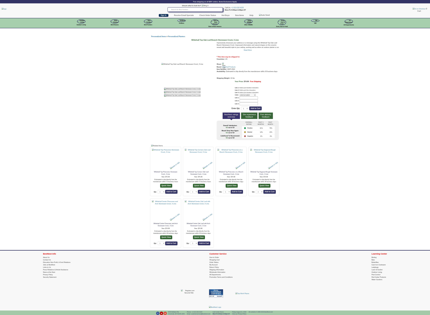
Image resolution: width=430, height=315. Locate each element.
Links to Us (47, 267)
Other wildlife (248, 25)
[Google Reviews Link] (165, 313)
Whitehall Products (228, 67)
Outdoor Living (81, 25)
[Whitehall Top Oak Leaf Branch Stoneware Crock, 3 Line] (182, 89)
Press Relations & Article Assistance (55, 270)
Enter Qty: (236, 108)
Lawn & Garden (377, 270)
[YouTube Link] (161, 313)
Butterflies (375, 262)
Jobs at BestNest (49, 265)
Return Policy (214, 267)
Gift (315, 23)
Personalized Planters (176, 36)
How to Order (214, 257)
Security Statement (49, 277)
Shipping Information (216, 270)
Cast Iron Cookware (379, 265)
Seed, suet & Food (282, 26)
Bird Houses (115, 25)
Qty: (155, 192)
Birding (374, 257)
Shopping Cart (214, 260)
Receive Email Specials (184, 15)
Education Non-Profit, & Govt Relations (56, 262)
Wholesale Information (217, 272)
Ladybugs (375, 267)
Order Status (213, 262)
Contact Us (47, 260)
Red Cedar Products (379, 277)
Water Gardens (377, 279)
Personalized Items (158, 36)
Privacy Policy (48, 274)
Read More (248, 50)
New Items (239, 15)
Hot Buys (226, 15)
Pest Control (376, 274)
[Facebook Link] (157, 313)
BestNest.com (268, 312)
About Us (46, 257)
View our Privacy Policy (239, 314)
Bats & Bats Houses (215, 26)
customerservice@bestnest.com (200, 314)
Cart (419, 11)
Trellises (181, 23)
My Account (213, 265)
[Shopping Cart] (419, 9)
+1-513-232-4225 (237, 8)
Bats (373, 260)
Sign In (164, 15)
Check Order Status (207, 15)
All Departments (349, 25)
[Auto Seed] (264, 15)
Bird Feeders (148, 25)
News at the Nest (49, 272)
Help (251, 15)
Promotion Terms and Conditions (221, 277)
